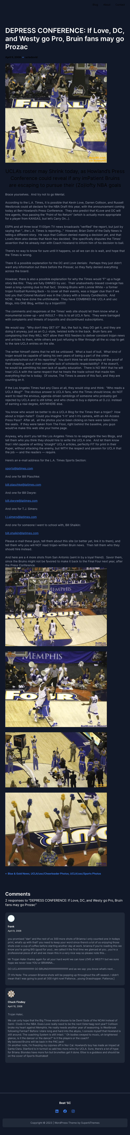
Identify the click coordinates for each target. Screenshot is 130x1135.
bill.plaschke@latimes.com (23, 484)
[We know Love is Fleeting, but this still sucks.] (56, 645)
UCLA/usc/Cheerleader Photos (50, 873)
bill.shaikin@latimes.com (22, 533)
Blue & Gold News (18, 873)
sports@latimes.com (19, 468)
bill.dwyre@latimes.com (21, 500)
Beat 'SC (65, 1103)
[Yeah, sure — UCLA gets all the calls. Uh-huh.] (56, 726)
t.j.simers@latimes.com (21, 517)
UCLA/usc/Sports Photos (85, 873)
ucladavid (31, 57)
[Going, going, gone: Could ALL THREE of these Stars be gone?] (56, 161)
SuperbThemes (90, 1122)
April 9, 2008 (14, 930)
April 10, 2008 (15, 1006)
